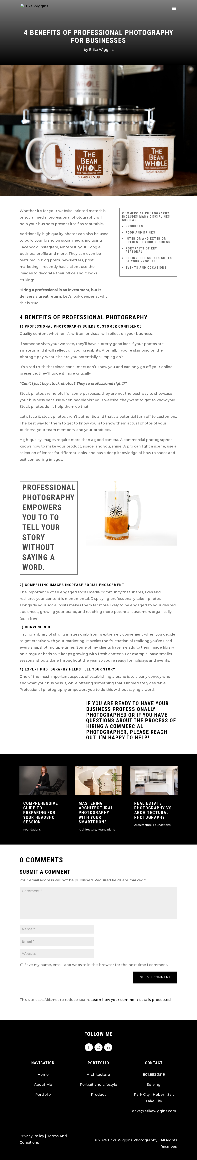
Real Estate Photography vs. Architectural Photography (153, 810)
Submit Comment (155, 977)
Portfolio (43, 1094)
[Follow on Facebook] (89, 1047)
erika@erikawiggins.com (154, 1111)
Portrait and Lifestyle (98, 1084)
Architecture (87, 829)
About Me (43, 1084)
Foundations (32, 829)
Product (98, 1094)
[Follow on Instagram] (98, 1047)
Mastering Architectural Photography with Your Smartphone (96, 812)
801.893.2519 (154, 1074)
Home (43, 1074)
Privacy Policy (32, 1136)
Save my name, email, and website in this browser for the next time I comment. (96, 965)
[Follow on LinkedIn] (108, 1047)
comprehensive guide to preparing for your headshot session (40, 812)
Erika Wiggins (101, 50)
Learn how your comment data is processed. (131, 1000)
